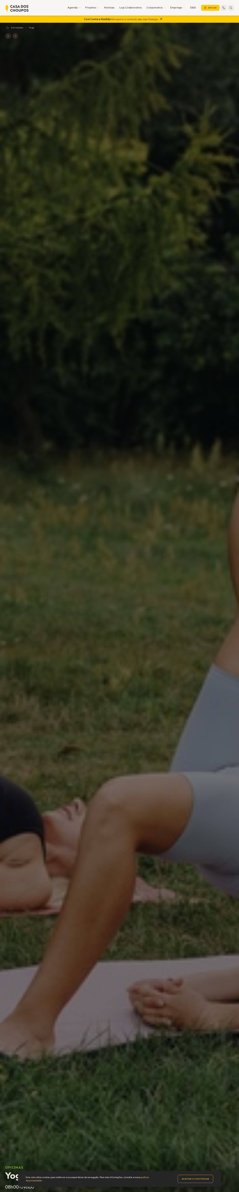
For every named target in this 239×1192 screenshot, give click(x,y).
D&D (193, 7)
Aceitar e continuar (195, 1179)
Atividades (17, 27)
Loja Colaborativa (130, 7)
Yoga (31, 27)
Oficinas (14, 1167)
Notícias (109, 7)
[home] (17, 8)
